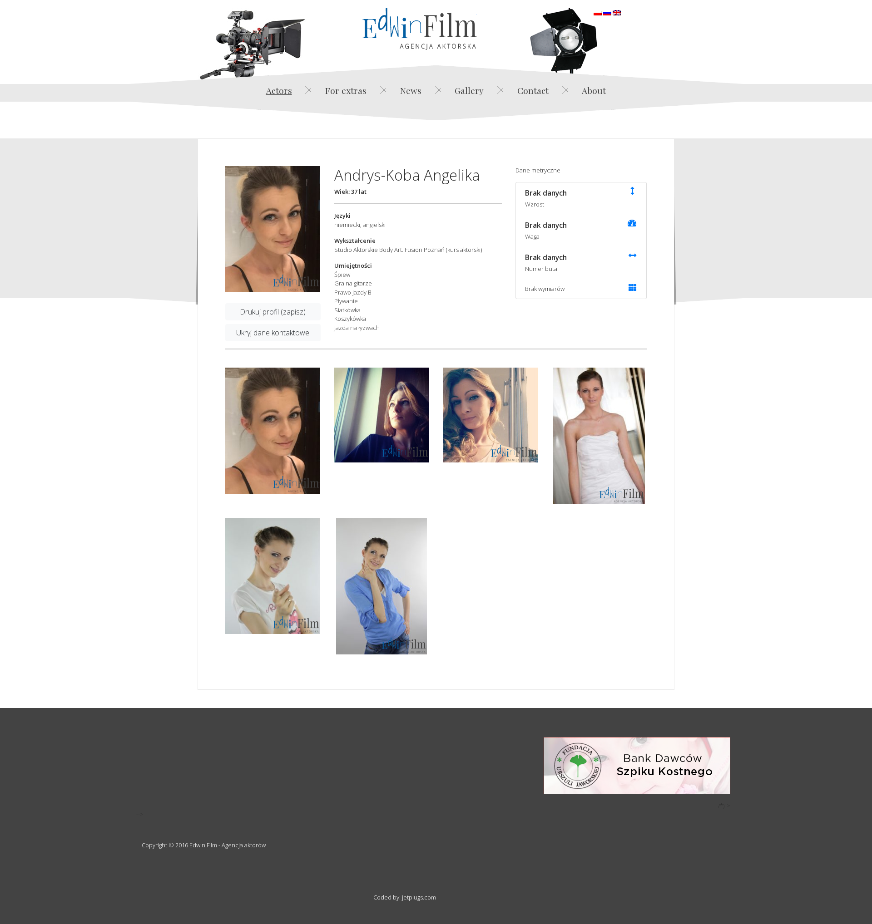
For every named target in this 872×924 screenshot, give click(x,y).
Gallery (469, 90)
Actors (279, 90)
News (410, 90)
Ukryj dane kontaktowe (272, 333)
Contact (533, 90)
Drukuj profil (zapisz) (273, 312)
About (594, 90)
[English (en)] (617, 12)
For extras (346, 90)
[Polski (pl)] (598, 12)
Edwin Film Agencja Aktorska (419, 29)
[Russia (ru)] (607, 12)
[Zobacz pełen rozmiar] (273, 229)
